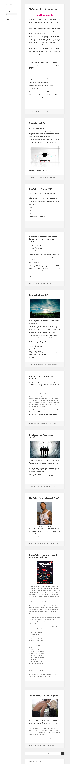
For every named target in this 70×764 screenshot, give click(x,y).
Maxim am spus (8, 22)
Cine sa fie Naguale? (38, 295)
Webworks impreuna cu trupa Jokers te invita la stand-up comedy (43, 239)
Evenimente (40, 283)
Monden (42, 423)
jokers (45, 283)
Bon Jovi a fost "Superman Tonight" (41, 436)
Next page (62, 753)
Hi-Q (50, 423)
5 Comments (57, 684)
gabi (38, 486)
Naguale (47, 177)
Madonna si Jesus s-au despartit (43, 695)
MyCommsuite (32, 36)
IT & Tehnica (41, 111)
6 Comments (32, 225)
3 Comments (56, 486)
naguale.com (37, 345)
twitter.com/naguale (37, 351)
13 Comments (54, 364)
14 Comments (54, 423)
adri (38, 423)
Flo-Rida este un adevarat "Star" (44, 498)
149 (49, 753)
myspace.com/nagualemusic (39, 348)
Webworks (9, 5)
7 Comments (47, 111)
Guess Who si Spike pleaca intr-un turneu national (43, 556)
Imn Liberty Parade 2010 (40, 189)
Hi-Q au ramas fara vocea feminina (41, 377)
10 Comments (53, 177)
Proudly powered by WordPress (35, 761)
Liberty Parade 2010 (50, 223)
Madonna (45, 745)
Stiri (44, 423)
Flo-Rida (50, 543)
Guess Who (49, 684)
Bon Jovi (50, 486)
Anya (48, 423)
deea (38, 543)
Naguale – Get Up (37, 123)
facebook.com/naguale (38, 346)
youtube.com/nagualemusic (39, 349)
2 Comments (56, 543)
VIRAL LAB (50, 104)
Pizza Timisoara (8, 23)
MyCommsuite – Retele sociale (43, 9)
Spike (52, 684)
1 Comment (50, 283)
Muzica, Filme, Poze (40, 177)
